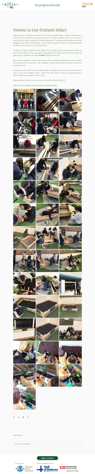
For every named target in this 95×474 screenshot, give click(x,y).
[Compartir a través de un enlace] (28, 417)
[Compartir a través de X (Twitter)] (18, 417)
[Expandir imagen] (24, 100)
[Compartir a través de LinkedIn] (23, 417)
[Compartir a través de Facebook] (14, 417)
